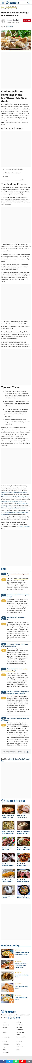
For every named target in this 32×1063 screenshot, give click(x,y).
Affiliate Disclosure (20, 1047)
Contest (18, 1044)
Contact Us (19, 1041)
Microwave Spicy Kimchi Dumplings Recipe (13, 508)
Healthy (18, 1022)
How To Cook (9, 26)
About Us (5, 1041)
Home (2, 6)
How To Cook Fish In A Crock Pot (15, 760)
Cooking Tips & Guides (11, 6)
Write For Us (6, 1044)
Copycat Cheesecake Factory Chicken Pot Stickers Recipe (20, 965)
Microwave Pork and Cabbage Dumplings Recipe (15, 497)
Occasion (5, 1027)
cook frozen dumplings (21, 578)
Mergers (5, 1047)
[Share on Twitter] (9, 1061)
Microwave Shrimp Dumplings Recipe (11, 501)
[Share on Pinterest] (27, 20)
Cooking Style (6, 1037)
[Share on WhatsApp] (16, 1061)
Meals (4, 1022)
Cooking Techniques (24, 526)
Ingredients (6, 1025)
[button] (29, 1061)
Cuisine (4, 1032)
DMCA (4, 1049)
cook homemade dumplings (14, 670)
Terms (18, 1049)
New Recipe (19, 1025)
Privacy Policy (6, 1052)
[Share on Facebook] (3, 1061)
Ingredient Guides (21, 1037)
